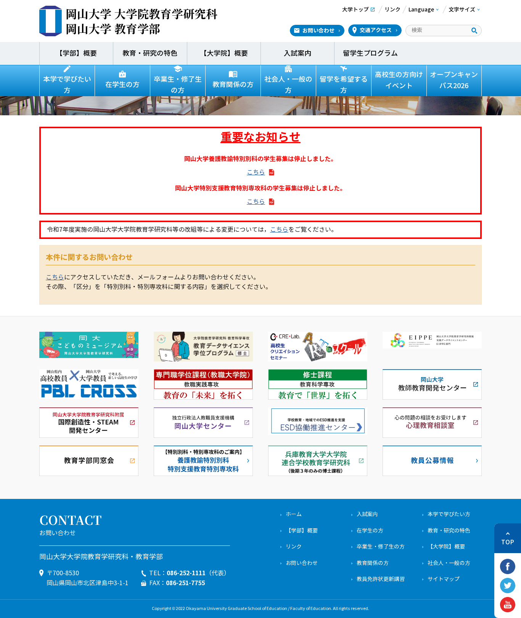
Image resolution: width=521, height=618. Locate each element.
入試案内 (297, 53)
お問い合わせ (318, 30)
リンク (294, 547)
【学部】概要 (76, 53)
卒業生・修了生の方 (178, 85)
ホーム (294, 514)
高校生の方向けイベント (399, 80)
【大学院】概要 (224, 53)
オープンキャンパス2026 (454, 80)
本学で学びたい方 (67, 85)
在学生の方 (122, 85)
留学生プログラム (371, 53)
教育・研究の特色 (149, 53)
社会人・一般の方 (288, 85)
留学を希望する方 (344, 85)
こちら (256, 172)
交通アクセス (376, 30)
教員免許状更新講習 (381, 579)
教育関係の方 (233, 85)
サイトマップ (444, 579)
